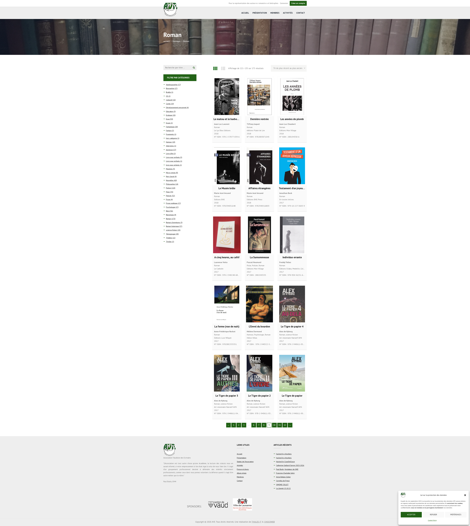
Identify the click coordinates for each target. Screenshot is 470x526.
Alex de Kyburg (286, 331)
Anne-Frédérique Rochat (224, 331)
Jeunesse (169, 150)
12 (285, 425)
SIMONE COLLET (282, 485)
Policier (255, 265)
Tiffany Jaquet (253, 124)
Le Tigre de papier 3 (227, 395)
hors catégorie (171, 138)
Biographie (170, 88)
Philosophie (170, 184)
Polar (249, 265)
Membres (274, 13)
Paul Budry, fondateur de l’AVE (287, 469)
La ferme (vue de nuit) (226, 326)
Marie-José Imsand (222, 193)
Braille (168, 92)
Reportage (170, 215)
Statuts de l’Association (245, 461)
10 (274, 425)
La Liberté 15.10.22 (283, 488)
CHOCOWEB (269, 521)
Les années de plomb (292, 119)
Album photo (241, 473)
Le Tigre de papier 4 (292, 326)
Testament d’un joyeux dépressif (297, 188)
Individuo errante (292, 257)
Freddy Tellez (285, 262)
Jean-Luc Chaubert (287, 124)
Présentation (260, 13)
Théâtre (169, 238)
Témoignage (170, 234)
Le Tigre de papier (292, 395)
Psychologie (259, 334)
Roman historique (172, 226)
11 (279, 425)
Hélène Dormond (254, 331)
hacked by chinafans (284, 454)
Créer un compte (298, 3)
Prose (168, 199)
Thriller (169, 241)
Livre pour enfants (173, 157)
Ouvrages (176, 41)
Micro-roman (171, 173)
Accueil (245, 13)
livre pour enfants (172, 165)
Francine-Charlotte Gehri (285, 473)
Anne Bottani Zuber (283, 477)
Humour (250, 334)
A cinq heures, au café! (226, 257)
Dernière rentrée (259, 119)
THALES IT (256, 521)
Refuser (433, 514)
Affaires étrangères (259, 188)
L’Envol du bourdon (259, 326)
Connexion (284, 3)
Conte (168, 104)
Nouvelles (169, 180)
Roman (217, 127)
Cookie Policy (432, 520)
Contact (300, 13)
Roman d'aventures (173, 222)
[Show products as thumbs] (215, 68)
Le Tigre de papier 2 (259, 395)
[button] (465, 495)
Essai (168, 119)
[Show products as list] (223, 68)
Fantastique (170, 127)
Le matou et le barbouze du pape (232, 119)
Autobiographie (171, 85)
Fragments (170, 134)
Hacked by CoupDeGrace (285, 461)
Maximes (169, 169)
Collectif (169, 100)
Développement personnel (176, 107)
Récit (168, 211)
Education (169, 111)
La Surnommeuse (259, 257)
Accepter (411, 514)
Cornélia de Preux (283, 481)
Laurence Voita (220, 262)
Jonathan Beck (285, 193)
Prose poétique (171, 203)
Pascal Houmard (254, 262)
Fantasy (168, 130)
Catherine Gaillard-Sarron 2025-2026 (290, 465)
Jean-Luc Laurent (221, 124)
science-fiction (292, 334)
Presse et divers (243, 469)
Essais (168, 123)
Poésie (168, 188)
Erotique (169, 115)
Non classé (170, 176)
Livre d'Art (169, 153)
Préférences (455, 514)
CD (167, 96)
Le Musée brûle (226, 188)
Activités (288, 13)
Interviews (170, 146)
